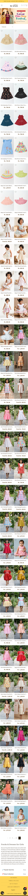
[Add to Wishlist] (1, 30)
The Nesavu (13, 877)
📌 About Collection (14, 874)
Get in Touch (14, 883)
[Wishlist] (24, 5)
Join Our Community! (13, 887)
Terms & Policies (14, 880)
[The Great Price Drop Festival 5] (14, 16)
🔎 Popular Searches (14, 870)
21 (16, 838)
